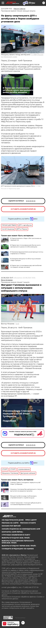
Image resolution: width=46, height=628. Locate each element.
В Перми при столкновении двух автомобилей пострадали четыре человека (26, 266)
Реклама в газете (28, 523)
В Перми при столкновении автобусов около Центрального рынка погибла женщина (25, 246)
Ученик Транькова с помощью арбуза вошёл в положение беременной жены (25, 503)
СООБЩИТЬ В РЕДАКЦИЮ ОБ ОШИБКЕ (18, 549)
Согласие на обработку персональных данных (20, 591)
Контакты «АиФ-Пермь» (12, 532)
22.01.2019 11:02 (6, 9)
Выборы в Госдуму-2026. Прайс (16, 538)
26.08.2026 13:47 (7, 278)
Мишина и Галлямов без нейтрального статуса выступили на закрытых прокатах (26, 490)
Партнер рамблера (20, 617)
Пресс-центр (31, 520)
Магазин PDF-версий (11, 526)
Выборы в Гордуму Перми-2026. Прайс (19, 546)
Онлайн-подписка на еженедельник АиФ (21, 529)
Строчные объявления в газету (16, 535)
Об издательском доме (13, 520)
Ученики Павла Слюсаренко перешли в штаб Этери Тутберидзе (19, 414)
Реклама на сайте (10, 523)
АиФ (17, 324)
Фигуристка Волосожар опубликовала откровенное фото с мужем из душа (23, 497)
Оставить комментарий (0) (23, 209)
